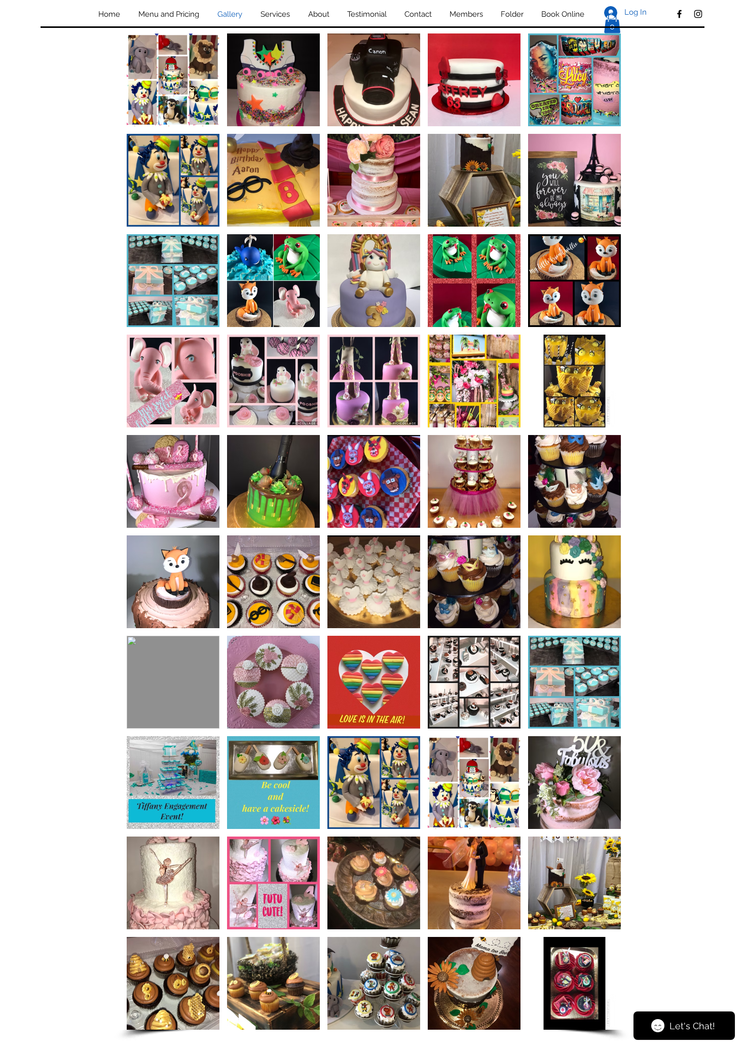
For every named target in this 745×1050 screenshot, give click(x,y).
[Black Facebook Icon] (679, 14)
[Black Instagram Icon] (698, 14)
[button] (612, 23)
